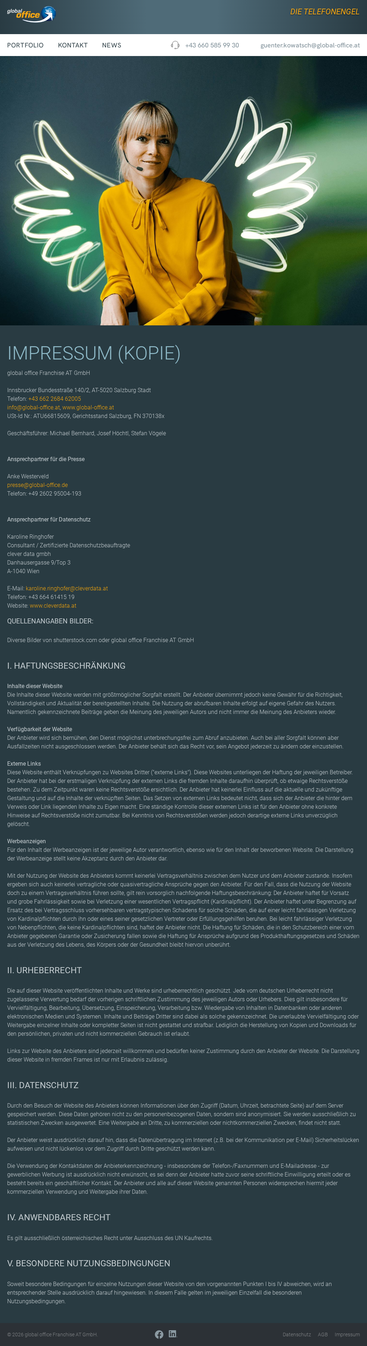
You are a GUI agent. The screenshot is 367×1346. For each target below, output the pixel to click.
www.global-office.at (88, 407)
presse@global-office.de (37, 485)
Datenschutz (297, 1334)
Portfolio (25, 45)
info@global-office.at (33, 407)
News (111, 45)
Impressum (347, 1334)
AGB (323, 1334)
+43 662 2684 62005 (54, 398)
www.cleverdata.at (53, 605)
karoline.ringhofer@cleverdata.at (67, 588)
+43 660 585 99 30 (212, 45)
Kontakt (73, 45)
